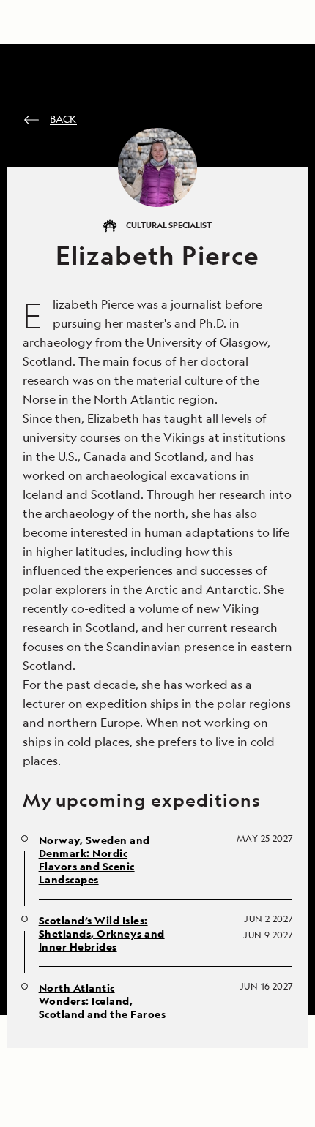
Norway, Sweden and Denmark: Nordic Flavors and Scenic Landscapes (94, 860)
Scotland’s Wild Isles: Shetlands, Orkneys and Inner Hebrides (102, 934)
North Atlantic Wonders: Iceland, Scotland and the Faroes (102, 1001)
